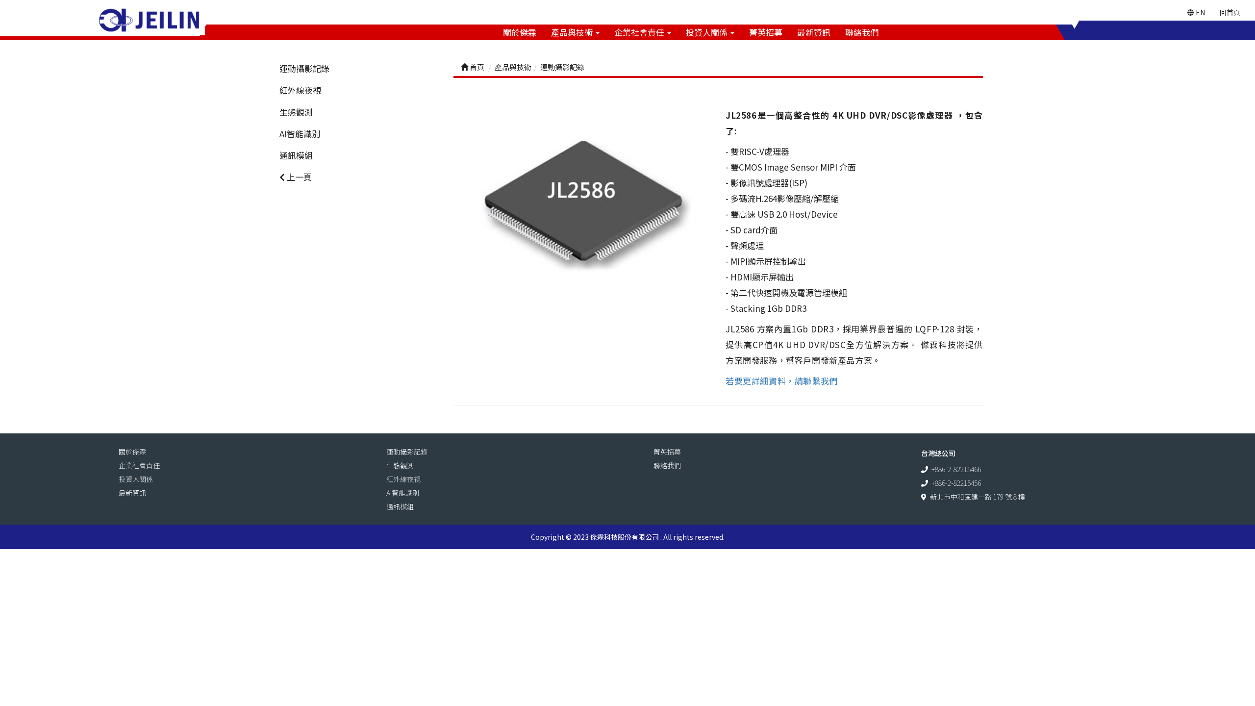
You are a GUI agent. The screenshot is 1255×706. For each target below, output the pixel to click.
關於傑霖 (519, 32)
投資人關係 (707, 32)
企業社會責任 (640, 32)
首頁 (476, 67)
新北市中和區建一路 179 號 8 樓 (977, 497)
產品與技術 (573, 32)
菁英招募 (765, 32)
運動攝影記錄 (304, 68)
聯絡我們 (861, 32)
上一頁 (298, 177)
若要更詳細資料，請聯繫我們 (782, 381)
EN (1199, 12)
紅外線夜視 (300, 90)
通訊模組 (296, 155)
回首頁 (1230, 12)
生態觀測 (296, 112)
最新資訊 (813, 32)
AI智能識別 (299, 133)
